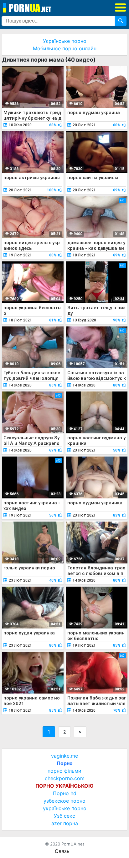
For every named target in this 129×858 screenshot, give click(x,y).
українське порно (64, 808)
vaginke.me (64, 756)
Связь (62, 851)
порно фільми (64, 771)
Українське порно (64, 41)
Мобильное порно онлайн (64, 48)
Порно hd (64, 793)
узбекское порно (64, 801)
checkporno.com (65, 778)
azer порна (64, 823)
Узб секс (64, 816)
